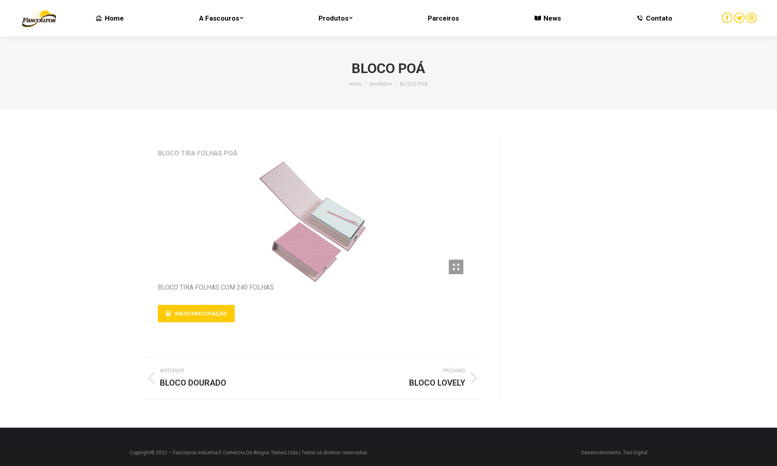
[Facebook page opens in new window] (727, 18)
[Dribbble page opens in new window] (751, 18)
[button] (196, 314)
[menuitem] (109, 18)
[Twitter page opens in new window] (739, 18)
